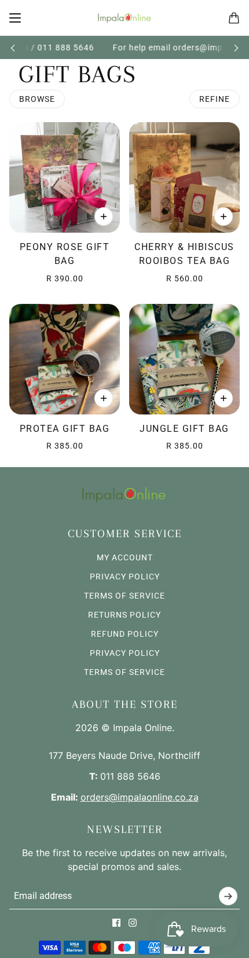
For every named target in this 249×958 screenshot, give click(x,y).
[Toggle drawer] (15, 18)
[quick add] (103, 216)
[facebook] (116, 922)
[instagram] (132, 922)
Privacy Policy (125, 576)
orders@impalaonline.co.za (139, 797)
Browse (37, 99)
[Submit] (228, 896)
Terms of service (124, 672)
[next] (236, 48)
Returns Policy (124, 614)
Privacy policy (125, 653)
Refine (214, 99)
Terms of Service (124, 595)
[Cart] (234, 18)
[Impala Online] (124, 18)
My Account (125, 557)
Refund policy (125, 633)
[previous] (13, 48)
